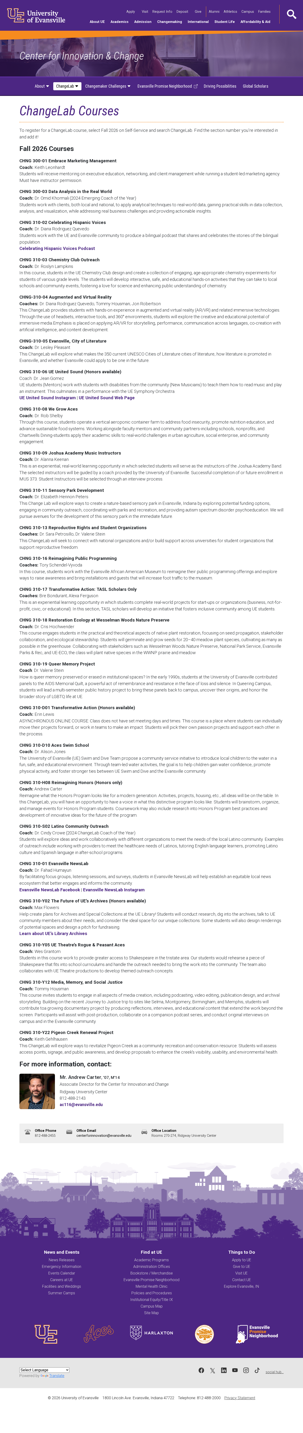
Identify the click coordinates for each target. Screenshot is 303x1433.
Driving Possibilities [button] (220, 86)
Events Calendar (61, 1273)
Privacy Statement (239, 1398)
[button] (291, 14)
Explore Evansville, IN (241, 1286)
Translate (56, 1375)
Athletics (231, 11)
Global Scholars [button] (255, 86)
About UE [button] (99, 22)
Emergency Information (61, 1266)
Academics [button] (121, 22)
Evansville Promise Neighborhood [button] (165, 86)
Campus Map (152, 1306)
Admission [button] (144, 22)
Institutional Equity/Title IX (151, 1299)
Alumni (214, 11)
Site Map (151, 1313)
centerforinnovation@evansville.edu (103, 1136)
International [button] (200, 22)
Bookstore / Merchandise (151, 1273)
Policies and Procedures (151, 1293)
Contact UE (241, 1280)
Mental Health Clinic (152, 1286)
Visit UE (241, 1273)
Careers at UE (61, 1280)
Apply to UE (241, 1260)
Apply (131, 11)
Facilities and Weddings (61, 1286)
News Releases (62, 1260)
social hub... (275, 1372)
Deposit (182, 12)
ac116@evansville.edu (81, 1104)
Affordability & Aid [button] (257, 22)
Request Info (162, 11)
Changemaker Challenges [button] (106, 86)
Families (264, 11)
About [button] (40, 86)
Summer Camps (61, 1293)
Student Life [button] (226, 22)
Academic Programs (151, 1260)
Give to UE (241, 1266)
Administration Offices (151, 1266)
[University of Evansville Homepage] (33, 15)
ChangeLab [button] (65, 86)
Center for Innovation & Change (81, 56)
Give (198, 11)
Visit (145, 11)
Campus (248, 11)
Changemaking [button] (171, 22)
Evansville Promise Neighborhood (151, 1280)
